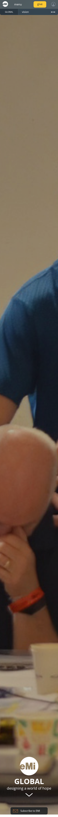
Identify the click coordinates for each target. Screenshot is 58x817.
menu (18, 4)
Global (9, 11)
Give (40, 4)
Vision (25, 12)
